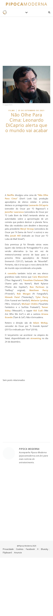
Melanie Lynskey (39, 300)
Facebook (30, 549)
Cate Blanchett (40, 276)
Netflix (10, 195)
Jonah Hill (15, 235)
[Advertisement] (26, 163)
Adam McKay (40, 322)
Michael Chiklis (30, 303)
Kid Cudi (38, 310)
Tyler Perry (41, 297)
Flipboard (7, 552)
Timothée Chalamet (33, 280)
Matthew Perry (38, 290)
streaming (35, 338)
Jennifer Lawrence (14, 212)
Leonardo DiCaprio (38, 205)
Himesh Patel (12, 297)
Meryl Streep (27, 228)
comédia (12, 273)
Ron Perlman (37, 287)
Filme (12, 110)
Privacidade (8, 549)
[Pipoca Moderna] (5, 12)
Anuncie (18, 552)
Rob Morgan (24, 293)
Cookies (19, 549)
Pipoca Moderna (29, 448)
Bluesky (44, 549)
